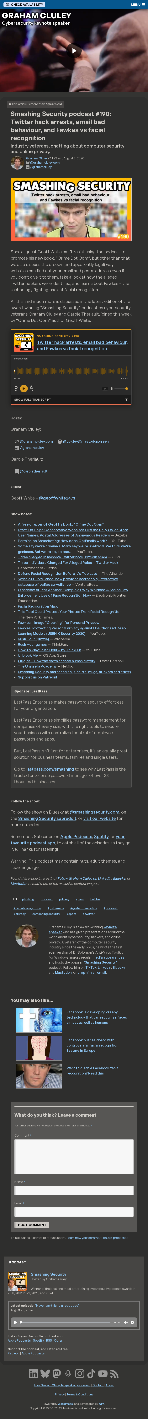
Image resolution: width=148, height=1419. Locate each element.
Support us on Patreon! (37, 677)
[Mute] (111, 388)
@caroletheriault (34, 471)
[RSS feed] (114, 1373)
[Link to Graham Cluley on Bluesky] (45, 1373)
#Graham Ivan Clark (83, 908)
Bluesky (119, 878)
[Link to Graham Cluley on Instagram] (79, 1373)
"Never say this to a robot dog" (57, 1305)
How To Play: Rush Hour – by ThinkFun (49, 650)
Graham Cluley (37, 158)
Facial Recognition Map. (38, 606)
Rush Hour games (32, 644)
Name (19, 1182)
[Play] (16, 1322)
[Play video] (74, 50)
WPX (101, 1403)
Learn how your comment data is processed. (98, 1238)
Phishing (28, 899)
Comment (22, 1135)
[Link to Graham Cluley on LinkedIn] (33, 1373)
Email (19, 1203)
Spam (80, 899)
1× (105, 388)
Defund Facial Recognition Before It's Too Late (58, 573)
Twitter (95, 899)
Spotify (101, 836)
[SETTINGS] (132, 1322)
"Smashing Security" (100, 962)
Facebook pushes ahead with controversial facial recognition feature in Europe (92, 1045)
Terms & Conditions (79, 1394)
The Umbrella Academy (37, 666)
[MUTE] (126, 1322)
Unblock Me (28, 655)
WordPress (65, 1403)
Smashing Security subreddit (47, 818)
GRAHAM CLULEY (36, 15)
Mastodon (19, 883)
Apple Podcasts (76, 836)
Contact (98, 1385)
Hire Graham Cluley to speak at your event (62, 1385)
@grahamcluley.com (45, 162)
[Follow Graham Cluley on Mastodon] (56, 1373)
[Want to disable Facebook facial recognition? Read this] (39, 1076)
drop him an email (91, 972)
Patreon (13, 1353)
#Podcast (111, 908)
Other (58, 1340)
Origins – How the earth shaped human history (56, 661)
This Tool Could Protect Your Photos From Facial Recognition (69, 611)
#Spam (71, 914)
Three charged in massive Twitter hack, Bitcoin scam (62, 557)
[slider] (65, 1322)
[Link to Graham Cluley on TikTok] (91, 1373)
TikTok (90, 967)
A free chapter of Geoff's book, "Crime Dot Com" (61, 524)
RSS (49, 1340)
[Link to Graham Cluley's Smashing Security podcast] (68, 1373)
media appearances (108, 957)
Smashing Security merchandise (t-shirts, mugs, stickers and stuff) (74, 671)
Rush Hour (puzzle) (34, 639)
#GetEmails (56, 908)
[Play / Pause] (24, 388)
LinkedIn (104, 967)
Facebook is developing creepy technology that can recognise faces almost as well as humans (97, 1017)
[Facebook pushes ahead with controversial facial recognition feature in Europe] (39, 1048)
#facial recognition (27, 908)
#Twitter (89, 914)
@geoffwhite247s (57, 497)
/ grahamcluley (41, 167)
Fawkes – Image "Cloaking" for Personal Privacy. (58, 622)
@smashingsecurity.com (94, 811)
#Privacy (19, 914)
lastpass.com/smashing (50, 769)
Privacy (64, 899)
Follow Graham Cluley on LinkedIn (84, 878)
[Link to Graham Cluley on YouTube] (103, 1373)
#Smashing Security (46, 914)
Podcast (47, 899)
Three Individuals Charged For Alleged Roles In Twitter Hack (68, 562)
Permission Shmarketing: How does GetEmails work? (62, 540)
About (110, 1385)
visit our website (99, 818)
